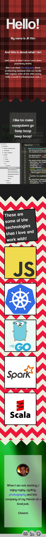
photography (17, 494)
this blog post (27, 67)
